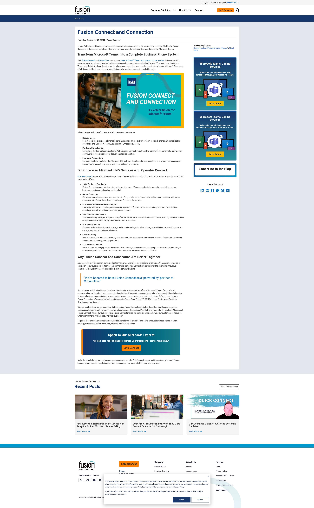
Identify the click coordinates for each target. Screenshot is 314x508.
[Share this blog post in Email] (227, 191)
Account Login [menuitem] (191, 471)
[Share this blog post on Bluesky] (208, 191)
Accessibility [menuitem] (221, 481)
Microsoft (224, 48)
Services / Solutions (162, 10)
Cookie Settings (222, 490)
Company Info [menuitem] (160, 466)
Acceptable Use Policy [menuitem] (225, 476)
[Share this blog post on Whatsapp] (223, 191)
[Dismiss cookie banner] (208, 477)
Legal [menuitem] (218, 466)
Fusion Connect (88, 60)
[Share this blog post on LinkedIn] (202, 191)
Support (199, 10)
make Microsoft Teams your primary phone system (142, 60)
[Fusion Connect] (83, 10)
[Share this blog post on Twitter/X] (218, 191)
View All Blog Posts (229, 387)
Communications (200, 48)
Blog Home (79, 18)
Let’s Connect (225, 10)
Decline (200, 500)
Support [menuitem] (189, 466)
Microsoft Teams (213, 48)
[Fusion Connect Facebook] (87, 480)
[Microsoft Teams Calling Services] (215, 110)
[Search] (237, 10)
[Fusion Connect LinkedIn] (100, 480)
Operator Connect (85, 176)
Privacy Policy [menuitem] (221, 471)
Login (205, 2)
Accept (181, 500)
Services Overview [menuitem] (161, 471)
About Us (184, 10)
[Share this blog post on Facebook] (213, 191)
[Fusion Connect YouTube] (94, 480)
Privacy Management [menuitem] (224, 485)
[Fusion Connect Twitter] (81, 480)
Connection (104, 60)
